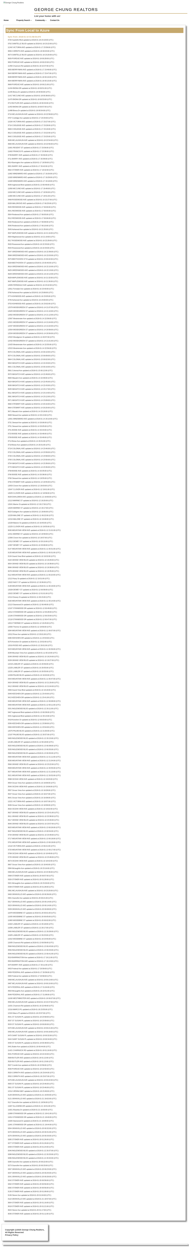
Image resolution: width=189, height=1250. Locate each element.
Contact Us (54, 20)
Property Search (23, 20)
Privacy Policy (11, 1235)
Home (6, 20)
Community (40, 20)
